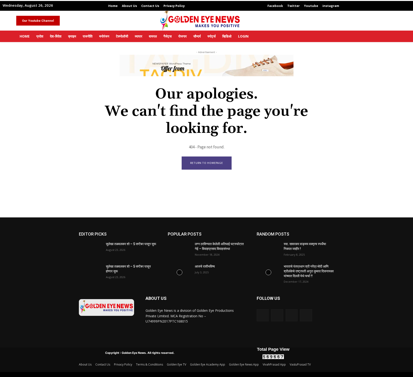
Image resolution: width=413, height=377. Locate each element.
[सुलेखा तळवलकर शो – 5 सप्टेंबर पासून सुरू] (90, 250)
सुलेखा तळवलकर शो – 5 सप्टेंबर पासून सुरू (131, 244)
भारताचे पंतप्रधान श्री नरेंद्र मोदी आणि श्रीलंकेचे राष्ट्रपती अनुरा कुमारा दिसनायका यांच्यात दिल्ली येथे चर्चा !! (309, 271)
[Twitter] (292, 315)
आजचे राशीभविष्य (205, 266)
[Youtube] (306, 315)
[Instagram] (277, 315)
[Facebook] (263, 315)
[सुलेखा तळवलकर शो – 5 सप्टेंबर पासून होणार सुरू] (90, 272)
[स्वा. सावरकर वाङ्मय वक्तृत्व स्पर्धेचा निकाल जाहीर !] (268, 250)
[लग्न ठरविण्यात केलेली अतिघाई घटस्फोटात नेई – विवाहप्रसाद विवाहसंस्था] (179, 250)
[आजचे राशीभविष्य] (179, 272)
